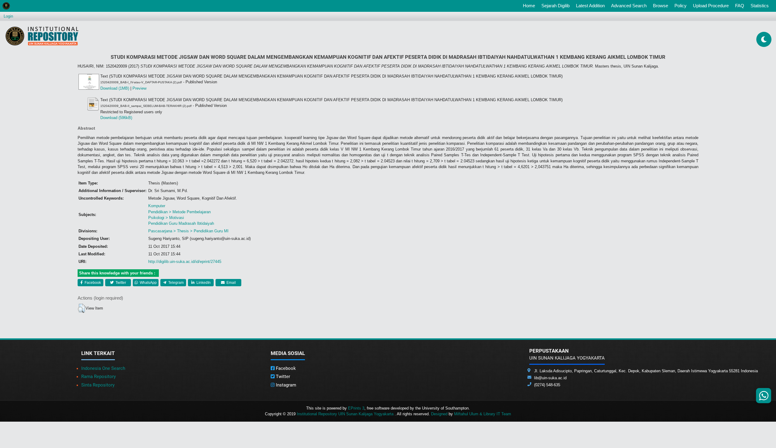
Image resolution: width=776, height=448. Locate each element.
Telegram (175, 282)
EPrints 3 (356, 408)
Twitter (120, 282)
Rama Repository (98, 376)
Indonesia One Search (103, 368)
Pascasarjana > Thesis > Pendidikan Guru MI (188, 231)
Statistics (760, 5)
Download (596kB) (116, 117)
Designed (439, 414)
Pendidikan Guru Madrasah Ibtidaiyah (181, 223)
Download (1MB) (114, 88)
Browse (660, 5)
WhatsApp (148, 282)
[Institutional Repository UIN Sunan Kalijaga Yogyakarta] (42, 36)
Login (8, 16)
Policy (680, 5)
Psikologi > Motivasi (166, 217)
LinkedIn (203, 282)
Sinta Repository (98, 385)
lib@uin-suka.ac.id (550, 378)
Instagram (285, 385)
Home (530, 5)
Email (231, 282)
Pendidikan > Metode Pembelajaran (179, 212)
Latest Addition (590, 5)
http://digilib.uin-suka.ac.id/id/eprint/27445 (184, 261)
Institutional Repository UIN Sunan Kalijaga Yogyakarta (346, 414)
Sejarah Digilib (555, 5)
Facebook (92, 282)
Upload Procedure (711, 5)
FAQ (739, 5)
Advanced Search (629, 5)
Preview (139, 88)
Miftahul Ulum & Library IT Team (482, 414)
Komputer (156, 206)
